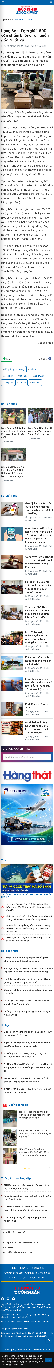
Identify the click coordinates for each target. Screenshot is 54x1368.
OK (48, 1360)
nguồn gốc (23, 376)
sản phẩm (8, 376)
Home (8, 19)
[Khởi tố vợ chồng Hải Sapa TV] (12, 709)
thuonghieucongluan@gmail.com (21, 1321)
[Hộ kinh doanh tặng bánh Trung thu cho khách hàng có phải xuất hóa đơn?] (12, 731)
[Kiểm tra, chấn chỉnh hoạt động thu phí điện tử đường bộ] (12, 664)
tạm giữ (22, 382)
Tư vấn (22, 1277)
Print (8, 359)
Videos (41, 1277)
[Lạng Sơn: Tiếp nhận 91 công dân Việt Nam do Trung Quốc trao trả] (40, 415)
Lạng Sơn (8, 382)
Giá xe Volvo (8, 1247)
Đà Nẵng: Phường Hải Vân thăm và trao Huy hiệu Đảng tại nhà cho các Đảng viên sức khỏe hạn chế (28, 1067)
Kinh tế (24, 1267)
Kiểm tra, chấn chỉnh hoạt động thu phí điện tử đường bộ (38, 661)
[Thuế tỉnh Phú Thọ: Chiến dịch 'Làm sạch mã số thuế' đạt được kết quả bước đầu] (12, 615)
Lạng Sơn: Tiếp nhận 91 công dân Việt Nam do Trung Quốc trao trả (40, 431)
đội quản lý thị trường (14, 369)
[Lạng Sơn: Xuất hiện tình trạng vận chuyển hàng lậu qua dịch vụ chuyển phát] (13, 415)
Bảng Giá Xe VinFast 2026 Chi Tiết (17, 1252)
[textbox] (27, 757)
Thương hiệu (37, 1267)
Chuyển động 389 (13, 1272)
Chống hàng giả (18, 1104)
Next (49, 1167)
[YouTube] (8, 1298)
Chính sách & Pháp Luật (26, 19)
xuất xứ (33, 369)
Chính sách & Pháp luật (37, 1272)
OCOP (12, 1277)
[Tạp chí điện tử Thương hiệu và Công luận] (27, 1289)
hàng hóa (36, 382)
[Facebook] (2, 1298)
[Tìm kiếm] (51, 2)
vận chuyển (39, 376)
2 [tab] (29, 1168)
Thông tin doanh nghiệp (16, 1178)
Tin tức (13, 1267)
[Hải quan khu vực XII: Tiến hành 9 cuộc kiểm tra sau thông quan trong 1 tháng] (12, 590)
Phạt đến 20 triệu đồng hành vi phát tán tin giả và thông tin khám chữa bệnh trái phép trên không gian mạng (38, 535)
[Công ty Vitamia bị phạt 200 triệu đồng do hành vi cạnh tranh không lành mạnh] (12, 565)
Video (4, 860)
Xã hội (5, 1025)
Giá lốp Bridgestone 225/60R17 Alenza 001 (21, 1242)
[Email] (13, 1298)
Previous (5, 1167)
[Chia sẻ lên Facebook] (50, 359)
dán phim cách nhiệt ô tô (14, 1232)
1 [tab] (25, 1168)
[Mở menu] (2, 2)
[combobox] (27, 757)
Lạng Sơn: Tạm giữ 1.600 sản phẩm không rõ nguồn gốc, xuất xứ (25, 35)
